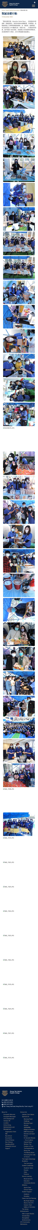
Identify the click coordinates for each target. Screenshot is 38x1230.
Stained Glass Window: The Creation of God (28, 1144)
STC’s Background (9, 1118)
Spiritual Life (25, 1116)
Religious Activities (29, 1129)
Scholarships (26, 1216)
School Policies (9, 1140)
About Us (4, 1112)
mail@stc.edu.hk (8, 1100)
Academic (25, 1161)
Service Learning (27, 1176)
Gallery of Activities (29, 1207)
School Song (7, 1125)
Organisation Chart (10, 1131)
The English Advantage (28, 1159)
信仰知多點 (27, 1127)
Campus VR (7, 1121)
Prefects (26, 1174)
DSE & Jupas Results (28, 1213)
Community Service (29, 1183)
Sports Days (27, 1187)
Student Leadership (27, 1165)
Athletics (24, 1185)
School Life (23, 1112)
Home (3, 10)
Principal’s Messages (10, 1116)
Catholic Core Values (28, 1114)
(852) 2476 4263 (8, 1102)
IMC (6, 1134)
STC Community (25, 1222)
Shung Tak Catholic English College (14, 4)
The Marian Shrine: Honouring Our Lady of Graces (29, 1155)
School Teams (28, 1189)
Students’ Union (28, 1168)
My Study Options (29, 1201)
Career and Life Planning (29, 1198)
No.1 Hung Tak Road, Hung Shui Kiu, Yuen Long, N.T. (18, 1106)
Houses (26, 1170)
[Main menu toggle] (33, 5)
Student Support (27, 1191)
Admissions (23, 1224)
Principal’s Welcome (9, 1114)
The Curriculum (28, 1163)
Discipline (26, 1196)
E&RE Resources (28, 1131)
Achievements (24, 1211)
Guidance (26, 1194)
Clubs (25, 1172)
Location (6, 1123)
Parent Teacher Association (13, 10)
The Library (25, 1209)
